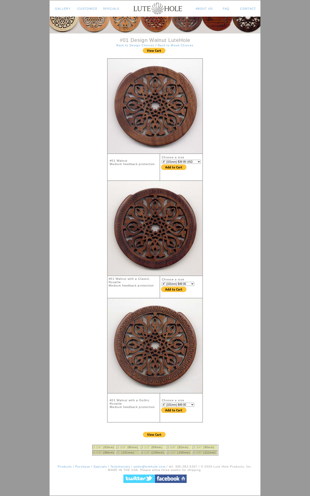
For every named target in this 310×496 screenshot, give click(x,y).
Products (65, 466)
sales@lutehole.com (149, 466)
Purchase (82, 466)
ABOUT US (204, 8)
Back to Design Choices (135, 45)
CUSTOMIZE (87, 8)
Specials (100, 466)
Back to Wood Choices (176, 45)
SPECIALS (111, 8)
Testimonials (120, 466)
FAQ (226, 8)
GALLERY (62, 8)
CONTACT (248, 8)
